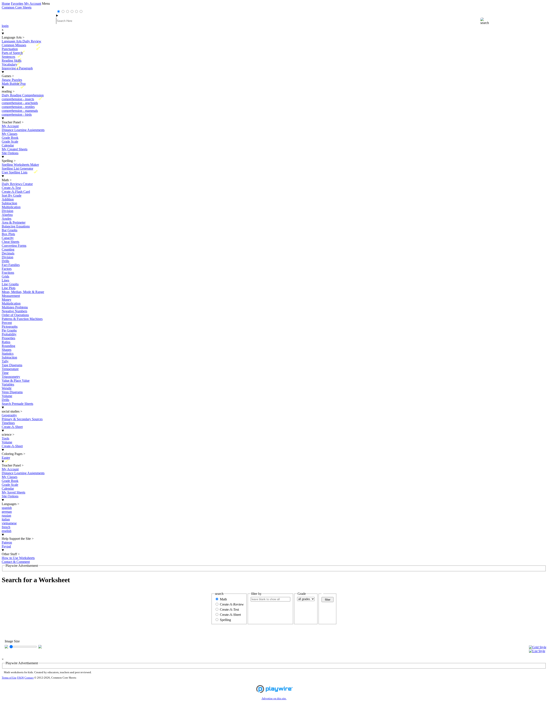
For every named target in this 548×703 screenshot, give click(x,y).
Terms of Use (9, 677)
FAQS (20, 677)
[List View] (537, 651)
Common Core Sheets (16, 7)
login (5, 26)
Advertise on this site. (274, 698)
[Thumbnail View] (537, 647)
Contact (29, 677)
